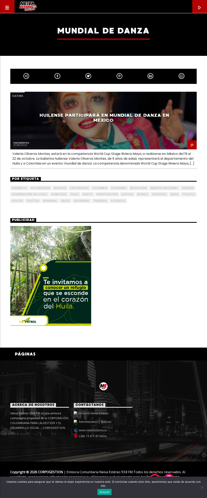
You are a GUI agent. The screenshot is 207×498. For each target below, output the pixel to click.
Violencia (118, 200)
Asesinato (19, 188)
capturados (79, 188)
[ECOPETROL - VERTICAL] (103, 276)
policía (17, 200)
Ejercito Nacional (164, 188)
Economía (118, 188)
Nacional (159, 194)
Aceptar (104, 492)
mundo (142, 194)
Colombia (100, 188)
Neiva (174, 194)
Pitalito (189, 194)
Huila (75, 194)
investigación (107, 194)
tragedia (100, 200)
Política (33, 200)
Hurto (88, 194)
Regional (50, 200)
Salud (65, 200)
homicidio (59, 194)
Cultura (17, 96)
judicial (128, 194)
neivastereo (21, 143)
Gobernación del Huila (29, 194)
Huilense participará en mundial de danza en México (104, 118)
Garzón (188, 188)
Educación (138, 188)
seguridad (82, 200)
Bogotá (60, 188)
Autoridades (40, 188)
